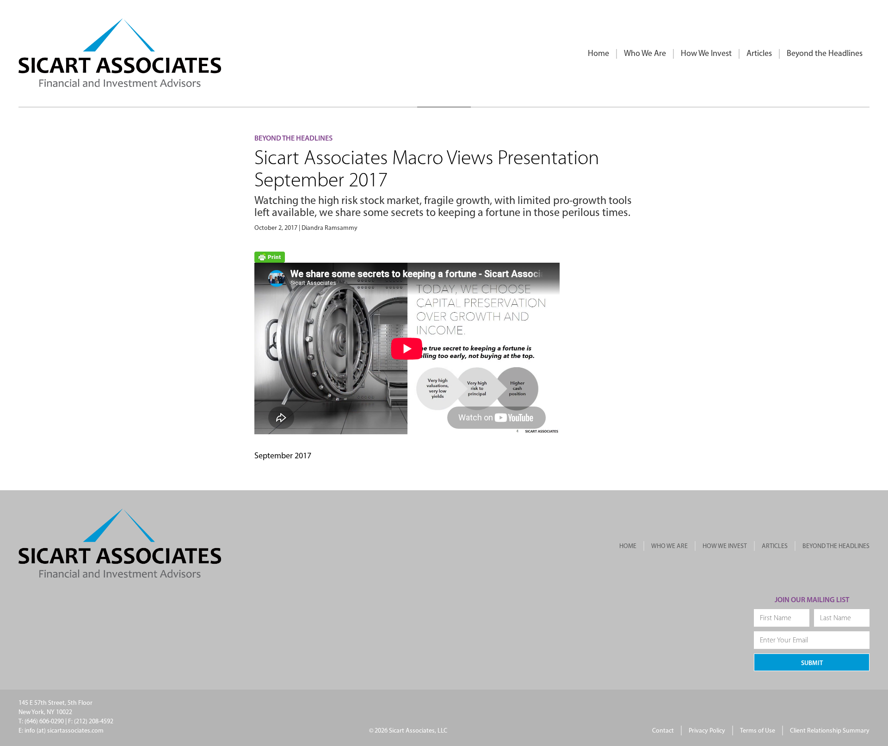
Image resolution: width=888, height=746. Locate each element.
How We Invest (706, 54)
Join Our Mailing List (812, 600)
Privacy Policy (707, 731)
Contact (663, 731)
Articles (759, 54)
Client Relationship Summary (830, 731)
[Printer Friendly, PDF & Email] (269, 257)
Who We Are (645, 54)
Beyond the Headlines (825, 54)
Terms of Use (757, 731)
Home (598, 54)
